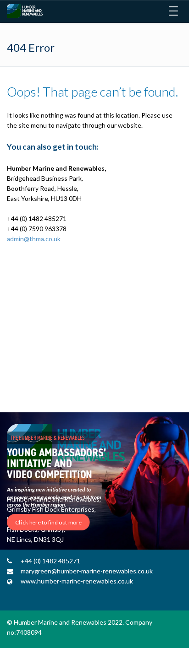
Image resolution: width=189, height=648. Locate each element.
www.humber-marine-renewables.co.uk (77, 581)
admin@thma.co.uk (34, 239)
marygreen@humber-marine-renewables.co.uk (87, 571)
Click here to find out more (48, 522)
